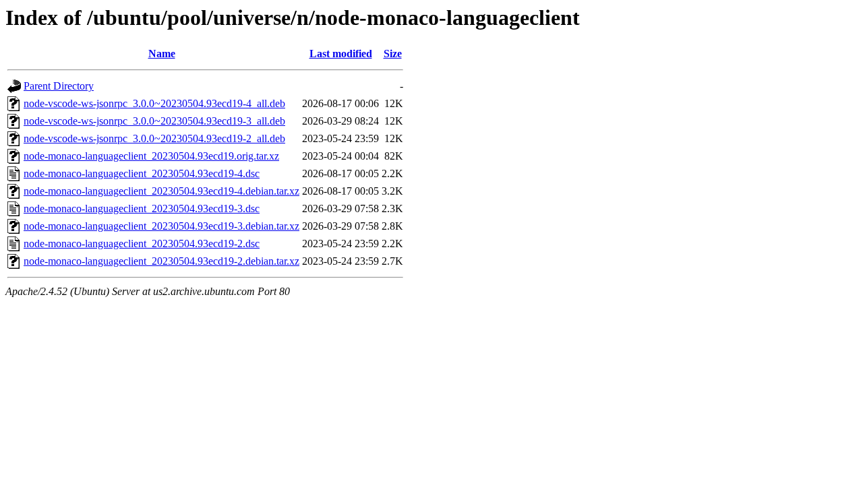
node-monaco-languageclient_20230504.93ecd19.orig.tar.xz (151, 156)
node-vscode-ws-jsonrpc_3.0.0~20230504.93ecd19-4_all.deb (154, 103)
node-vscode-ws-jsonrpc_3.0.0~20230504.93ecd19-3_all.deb (154, 121)
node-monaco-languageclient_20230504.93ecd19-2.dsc (142, 243)
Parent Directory (59, 86)
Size (393, 53)
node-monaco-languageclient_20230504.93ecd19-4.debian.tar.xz (161, 191)
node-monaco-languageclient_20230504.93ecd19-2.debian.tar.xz (161, 261)
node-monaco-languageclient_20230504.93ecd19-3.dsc (142, 208)
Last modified (340, 53)
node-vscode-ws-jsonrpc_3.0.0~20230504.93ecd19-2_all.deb (154, 138)
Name (161, 53)
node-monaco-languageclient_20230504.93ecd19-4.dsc (142, 173)
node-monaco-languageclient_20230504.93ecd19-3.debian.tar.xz (161, 226)
